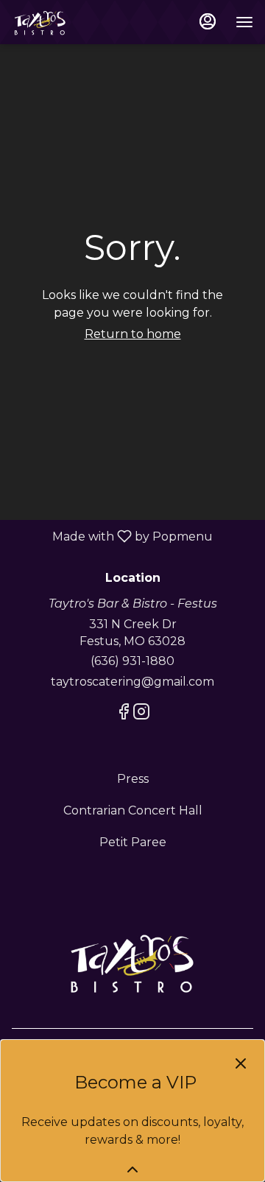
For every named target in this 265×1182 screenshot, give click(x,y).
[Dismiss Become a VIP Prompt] (240, 1063)
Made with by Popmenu (112, 536)
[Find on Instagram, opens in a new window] (141, 714)
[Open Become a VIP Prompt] (132, 1169)
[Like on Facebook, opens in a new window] (123, 714)
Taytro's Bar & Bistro (132, 962)
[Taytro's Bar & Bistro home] (78, 22)
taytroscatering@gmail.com (132, 682)
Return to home (133, 334)
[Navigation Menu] (244, 22)
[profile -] (207, 21)
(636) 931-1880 (132, 661)
